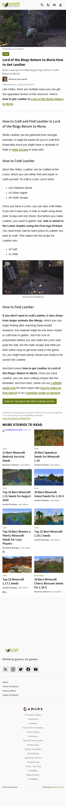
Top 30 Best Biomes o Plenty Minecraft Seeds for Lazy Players (16, 537)
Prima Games (33, 732)
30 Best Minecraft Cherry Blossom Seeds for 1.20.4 (48, 583)
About (5, 682)
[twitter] (20, 669)
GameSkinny (33, 753)
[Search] (42, 5)
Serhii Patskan (41, 464)
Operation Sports (33, 757)
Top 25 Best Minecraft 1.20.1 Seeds (48, 533)
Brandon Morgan (10, 547)
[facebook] (28, 669)
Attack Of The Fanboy (33, 727)
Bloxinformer (33, 774)
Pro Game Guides (33, 714)
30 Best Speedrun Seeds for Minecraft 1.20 (47, 456)
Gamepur (33, 723)
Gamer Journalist (33, 749)
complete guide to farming (43, 392)
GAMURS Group (58, 787)
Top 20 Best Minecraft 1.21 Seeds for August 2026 (16, 496)
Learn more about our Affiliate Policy (16, 418)
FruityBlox (33, 770)
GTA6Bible (33, 779)
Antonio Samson (10, 464)
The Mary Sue (33, 762)
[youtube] (36, 669)
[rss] (5, 669)
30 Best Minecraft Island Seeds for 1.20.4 (49, 494)
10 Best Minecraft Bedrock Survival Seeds (13, 456)
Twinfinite (33, 719)
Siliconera (33, 736)
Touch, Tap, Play (33, 766)
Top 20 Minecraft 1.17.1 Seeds (13, 581)
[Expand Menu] (54, 5)
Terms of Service (10, 686)
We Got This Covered (33, 740)
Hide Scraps (20, 149)
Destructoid (33, 744)
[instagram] (13, 669)
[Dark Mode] (48, 5)
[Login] (60, 5)
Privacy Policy (9, 690)
